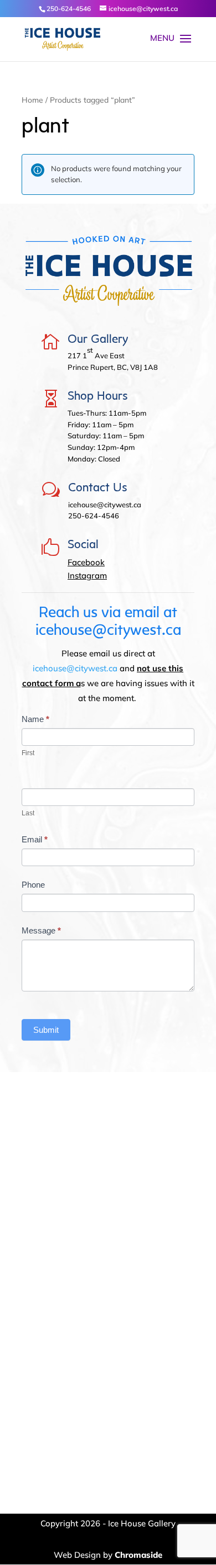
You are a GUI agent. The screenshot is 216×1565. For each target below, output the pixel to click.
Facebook (86, 562)
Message (41, 930)
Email (35, 839)
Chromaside (138, 1555)
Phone (33, 884)
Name (35, 719)
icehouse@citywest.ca (75, 668)
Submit (46, 1030)
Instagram (87, 575)
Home (32, 99)
